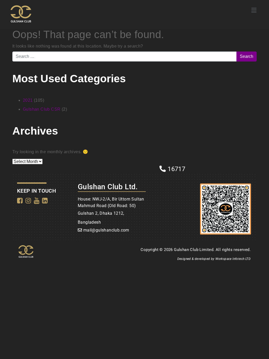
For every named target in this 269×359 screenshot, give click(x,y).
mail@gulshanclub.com (106, 230)
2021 (28, 100)
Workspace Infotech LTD (233, 259)
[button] (253, 10)
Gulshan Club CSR (41, 109)
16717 (175, 169)
